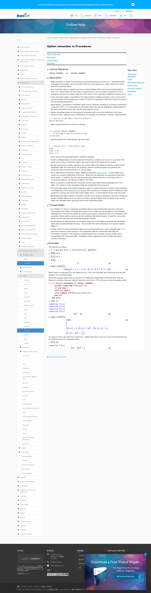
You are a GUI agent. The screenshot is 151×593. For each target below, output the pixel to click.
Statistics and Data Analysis (28, 78)
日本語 (43, 586)
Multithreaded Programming (30, 141)
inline (25, 314)
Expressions (25, 217)
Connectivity (24, 486)
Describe (25, 383)
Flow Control (25, 221)
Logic (22, 242)
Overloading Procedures (30, 416)
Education (23, 500)
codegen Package (26, 167)
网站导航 (78, 589)
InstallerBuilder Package (28, 112)
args (24, 364)
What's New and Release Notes (30, 51)
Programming (24, 83)
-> (23, 360)
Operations (25, 150)
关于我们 (20, 551)
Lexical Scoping (27, 404)
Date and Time (25, 95)
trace (25, 339)
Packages (24, 99)
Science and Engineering (27, 481)
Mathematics (24, 70)
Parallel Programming (27, 246)
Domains (24, 125)
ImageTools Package (27, 188)
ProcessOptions (28, 421)
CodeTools (24, 171)
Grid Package (25, 183)
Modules (24, 133)
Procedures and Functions (29, 251)
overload (26, 326)
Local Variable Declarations (31, 408)
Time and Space (27, 267)
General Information (27, 87)
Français (30, 586)
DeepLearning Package (28, 213)
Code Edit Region (26, 456)
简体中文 (49, 586)
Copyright (27, 297)
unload (26, 343)
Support (55, 38)
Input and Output (26, 108)
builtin (26, 288)
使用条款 (51, 589)
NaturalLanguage (26, 196)
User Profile (25, 452)
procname (26, 425)
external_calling (28, 305)
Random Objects (26, 238)
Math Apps (23, 496)
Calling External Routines (29, 116)
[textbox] (56, 253)
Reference (23, 509)
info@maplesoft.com (57, 565)
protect (25, 429)
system (26, 335)
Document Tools (26, 175)
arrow (26, 284)
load (25, 318)
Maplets (23, 448)
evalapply (25, 387)
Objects (23, 137)
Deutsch (37, 586)
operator (26, 322)
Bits (22, 158)
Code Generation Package (29, 91)
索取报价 (130, 11)
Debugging (24, 209)
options (25, 276)
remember (27, 263)
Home (49, 38)
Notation (24, 192)
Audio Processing (26, 154)
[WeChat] (67, 574)
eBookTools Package (27, 179)
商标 (73, 589)
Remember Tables (28, 255)
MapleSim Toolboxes (26, 534)
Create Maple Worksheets (28, 55)
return (25, 433)
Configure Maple (25, 521)
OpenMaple (25, 200)
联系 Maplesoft (119, 11)
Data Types (24, 120)
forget (26, 259)
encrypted (27, 301)
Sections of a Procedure (30, 351)
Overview (27, 280)
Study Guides (24, 504)
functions (25, 395)
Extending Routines (29, 391)
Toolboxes (23, 525)
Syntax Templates (26, 473)
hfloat (25, 309)
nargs (24, 412)
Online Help (63, 38)
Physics (22, 74)
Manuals (22, 517)
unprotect (26, 444)
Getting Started (25, 47)
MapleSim (23, 530)
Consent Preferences (65, 589)
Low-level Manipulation (28, 225)
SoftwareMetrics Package (29, 234)
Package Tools (25, 104)
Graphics (23, 477)
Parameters (26, 347)
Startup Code (25, 469)
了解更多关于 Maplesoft (23, 573)
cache (25, 293)
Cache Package (27, 272)
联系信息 (50, 551)
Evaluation (24, 129)
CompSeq (24, 460)
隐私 (56, 589)
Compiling (24, 162)
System (22, 513)
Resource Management (28, 230)
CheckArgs (26, 368)
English (24, 586)
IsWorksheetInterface (28, 465)
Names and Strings (27, 146)
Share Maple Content (26, 66)
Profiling (23, 204)
